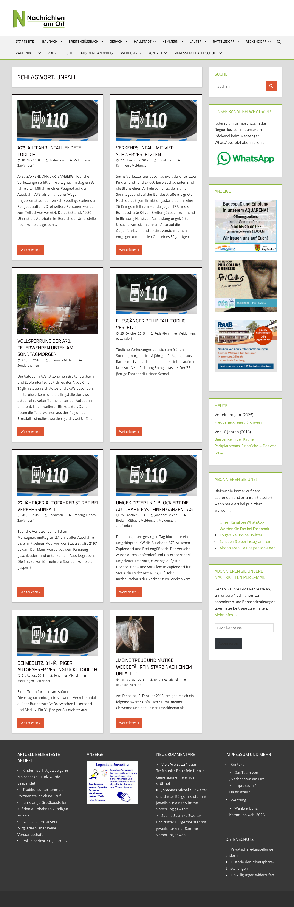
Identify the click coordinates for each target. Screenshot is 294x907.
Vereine (135, 685)
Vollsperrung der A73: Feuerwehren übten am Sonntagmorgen (45, 347)
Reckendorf (256, 41)
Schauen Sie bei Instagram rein (245, 541)
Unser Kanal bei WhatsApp (242, 522)
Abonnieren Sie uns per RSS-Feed (247, 547)
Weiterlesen (29, 249)
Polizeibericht (60, 53)
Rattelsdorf (223, 41)
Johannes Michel (62, 360)
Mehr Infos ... (226, 614)
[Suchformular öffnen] (279, 41)
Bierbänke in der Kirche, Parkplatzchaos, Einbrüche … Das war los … (245, 446)
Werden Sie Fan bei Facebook (244, 528)
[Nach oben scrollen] (287, 900)
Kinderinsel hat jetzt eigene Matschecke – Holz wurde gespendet (42, 777)
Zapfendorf (26, 53)
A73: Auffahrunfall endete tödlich (49, 151)
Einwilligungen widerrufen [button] (252, 874)
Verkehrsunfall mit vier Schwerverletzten (145, 151)
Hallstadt (142, 41)
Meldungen (81, 160)
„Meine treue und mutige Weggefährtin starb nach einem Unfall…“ (154, 667)
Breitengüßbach (84, 41)
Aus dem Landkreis (97, 53)
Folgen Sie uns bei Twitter (241, 534)
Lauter (195, 41)
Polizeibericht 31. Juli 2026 (45, 840)
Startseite (25, 41)
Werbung (129, 53)
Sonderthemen (28, 365)
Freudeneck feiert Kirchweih (238, 422)
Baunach (49, 41)
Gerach (116, 41)
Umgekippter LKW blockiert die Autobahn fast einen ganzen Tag (154, 506)
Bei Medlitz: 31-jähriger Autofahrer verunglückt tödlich (57, 666)
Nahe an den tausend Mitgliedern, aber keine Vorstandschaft (37, 828)
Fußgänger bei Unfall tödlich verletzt (152, 324)
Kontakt (155, 53)
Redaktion (57, 160)
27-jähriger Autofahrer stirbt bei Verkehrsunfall (57, 506)
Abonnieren (228, 643)
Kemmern (170, 41)
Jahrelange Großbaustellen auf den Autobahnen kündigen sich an (42, 809)
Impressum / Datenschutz (195, 53)
